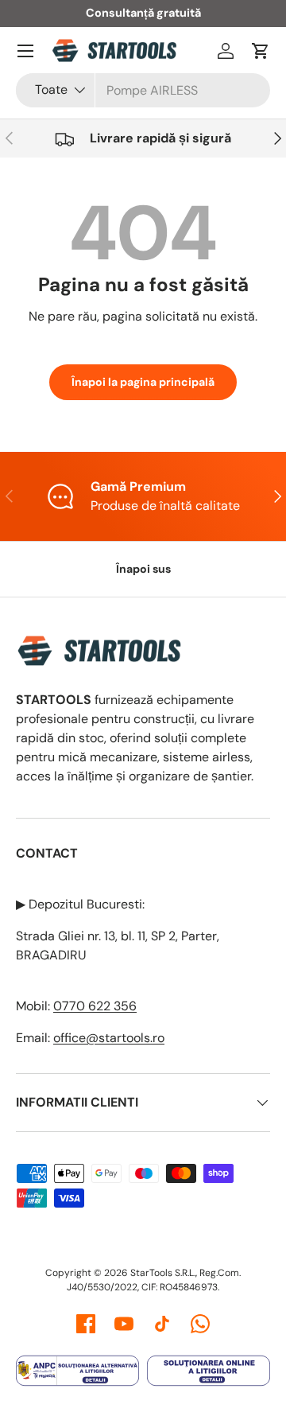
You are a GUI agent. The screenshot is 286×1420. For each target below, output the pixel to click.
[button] (260, 50)
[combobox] (143, 90)
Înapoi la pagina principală (143, 382)
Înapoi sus (143, 569)
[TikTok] (162, 1323)
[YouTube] (123, 1323)
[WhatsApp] (200, 1323)
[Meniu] (25, 50)
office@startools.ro (108, 1037)
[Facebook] (85, 1323)
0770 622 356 (95, 1006)
